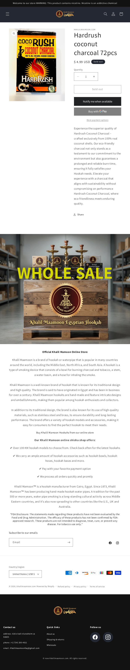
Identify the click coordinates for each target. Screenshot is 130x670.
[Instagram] (108, 637)
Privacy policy (80, 586)
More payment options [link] (98, 120)
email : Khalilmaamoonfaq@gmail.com (21, 648)
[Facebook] (95, 637)
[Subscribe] (69, 542)
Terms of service (97, 586)
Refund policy (64, 586)
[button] (7, 14)
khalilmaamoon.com (26, 586)
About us (51, 634)
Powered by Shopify (45, 586)
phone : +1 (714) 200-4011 (15, 642)
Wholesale (51, 645)
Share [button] (80, 214)
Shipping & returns (55, 639)
